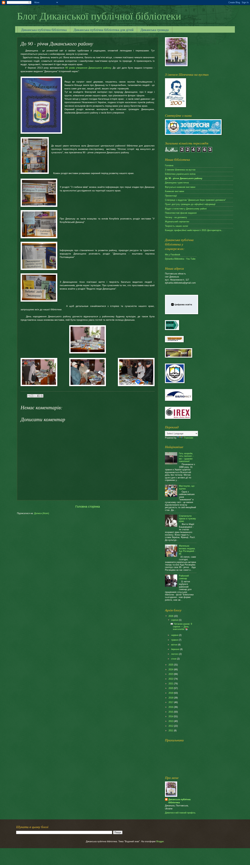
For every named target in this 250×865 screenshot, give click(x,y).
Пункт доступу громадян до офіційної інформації (190, 204)
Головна (169, 165)
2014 (171, 716)
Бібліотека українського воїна (180, 174)
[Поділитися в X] (35, 396)
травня (175, 640)
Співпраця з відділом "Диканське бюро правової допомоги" (195, 200)
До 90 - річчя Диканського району (183, 178)
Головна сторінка (87, 506)
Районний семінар (184, 577)
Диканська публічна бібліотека (44, 29)
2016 (171, 707)
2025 (171, 664)
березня (175, 649)
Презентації (171, 195)
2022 (171, 679)
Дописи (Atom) (41, 513)
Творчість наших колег (176, 226)
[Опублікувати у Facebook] (38, 396)
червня (175, 635)
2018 (171, 697)
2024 (171, 669)
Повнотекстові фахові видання (181, 213)
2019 (171, 693)
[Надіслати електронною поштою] (28, 396)
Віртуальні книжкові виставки (180, 187)
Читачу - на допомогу (176, 217)
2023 (171, 674)
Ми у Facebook (172, 254)
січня (174, 658)
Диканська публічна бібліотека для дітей (104, 29)
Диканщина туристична (177, 182)
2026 (171, 616)
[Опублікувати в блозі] (32, 396)
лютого (175, 654)
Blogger (160, 841)
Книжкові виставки (174, 191)
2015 (171, 712)
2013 (171, 721)
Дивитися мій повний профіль (180, 812)
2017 (171, 702)
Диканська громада (154, 29)
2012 (171, 726)
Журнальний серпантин (177, 221)
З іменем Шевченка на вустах (180, 169)
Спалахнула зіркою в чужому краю (187, 518)
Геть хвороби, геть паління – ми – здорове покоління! (186, 457)
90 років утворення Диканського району (88, 68)
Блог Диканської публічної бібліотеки (99, 15)
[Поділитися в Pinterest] (41, 396)
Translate (188, 437)
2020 (171, 688)
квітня (174, 644)
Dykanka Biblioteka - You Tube (180, 259)
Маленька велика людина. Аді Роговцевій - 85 (187, 550)
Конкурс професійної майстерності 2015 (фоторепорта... (194, 230)
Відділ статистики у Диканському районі (186, 208)
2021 (171, 683)
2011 (171, 730)
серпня (175, 620)
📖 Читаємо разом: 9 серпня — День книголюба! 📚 (181, 626)
